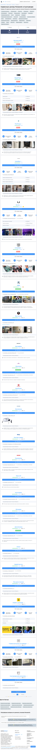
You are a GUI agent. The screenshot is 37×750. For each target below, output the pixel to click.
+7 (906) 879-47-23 (19, 441)
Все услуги (17, 730)
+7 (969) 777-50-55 (19, 606)
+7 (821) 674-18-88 (19, 291)
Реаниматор (18, 458)
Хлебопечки (17, 15)
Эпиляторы (15, 18)
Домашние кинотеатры (23, 18)
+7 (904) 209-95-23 (19, 319)
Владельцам (17, 732)
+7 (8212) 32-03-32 (19, 568)
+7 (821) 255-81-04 (19, 350)
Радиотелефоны (19, 22)
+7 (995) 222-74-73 (19, 46)
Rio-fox (18, 205)
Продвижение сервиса (17, 735)
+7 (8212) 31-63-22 (19, 479)
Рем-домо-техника (18, 582)
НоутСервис (18, 492)
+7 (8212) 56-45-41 (19, 513)
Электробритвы (8, 18)
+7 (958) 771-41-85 (19, 84)
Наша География (18, 738)
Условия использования (29, 741)
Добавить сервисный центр (25, 1)
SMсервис (18, 509)
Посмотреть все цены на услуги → (8, 102)
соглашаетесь (13, 746)
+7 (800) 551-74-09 (19, 254)
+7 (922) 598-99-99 (19, 679)
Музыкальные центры (5, 20)
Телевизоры (26, 11)
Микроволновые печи (5, 15)
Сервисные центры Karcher (17, 705)
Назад (14, 694)
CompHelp (18, 248)
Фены (2, 18)
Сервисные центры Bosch (5, 705)
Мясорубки (30, 13)
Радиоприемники (14, 20)
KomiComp (18, 388)
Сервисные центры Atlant (27, 703)
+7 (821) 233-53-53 (19, 372)
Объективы (28, 20)
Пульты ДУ (16, 16)
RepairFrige (18, 78)
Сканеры (3, 22)
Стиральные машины (5, 11)
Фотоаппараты (4, 13)
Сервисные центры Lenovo (28, 705)
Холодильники (13, 11)
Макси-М (18, 475)
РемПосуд (18, 124)
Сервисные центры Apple (5, 703)
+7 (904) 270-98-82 (19, 585)
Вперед (22, 694)
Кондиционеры (17, 13)
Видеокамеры (21, 20)
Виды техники (9, 4)
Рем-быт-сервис (18, 437)
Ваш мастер (18, 316)
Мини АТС (12, 22)
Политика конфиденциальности (30, 731)
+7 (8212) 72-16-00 (19, 496)
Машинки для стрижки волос (6, 16)
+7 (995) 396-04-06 (19, 208)
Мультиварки (24, 13)
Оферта (28, 743)
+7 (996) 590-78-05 (19, 647)
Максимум (19, 366)
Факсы (8, 22)
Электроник (18, 409)
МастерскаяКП (18, 40)
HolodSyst (17, 161)
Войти (34, 1)
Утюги (12, 15)
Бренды (13, 4)
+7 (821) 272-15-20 (19, 462)
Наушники (32, 11)
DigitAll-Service (18, 564)
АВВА (18, 285)
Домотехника (18, 527)
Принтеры (10, 13)
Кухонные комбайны (31, 16)
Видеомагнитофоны (5, 24)
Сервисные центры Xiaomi (5, 708)
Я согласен (33, 746)
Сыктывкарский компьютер (18, 676)
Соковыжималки (23, 16)
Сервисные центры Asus (16, 703)
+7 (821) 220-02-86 (19, 550)
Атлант (18, 546)
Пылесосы (20, 11)
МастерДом (18, 346)
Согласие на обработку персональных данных (29, 734)
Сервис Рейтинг (3, 4)
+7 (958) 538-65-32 (19, 165)
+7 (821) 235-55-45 (19, 392)
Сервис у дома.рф (18, 602)
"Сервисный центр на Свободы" (18, 643)
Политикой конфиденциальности (6, 747)
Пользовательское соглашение (30, 738)
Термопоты (26, 22)
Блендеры (23, 15)
